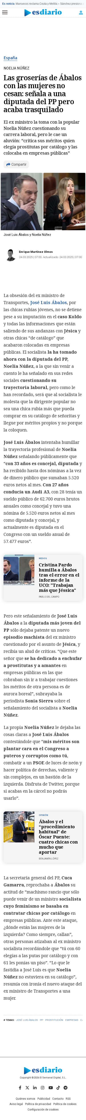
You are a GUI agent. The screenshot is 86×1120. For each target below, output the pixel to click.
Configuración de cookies (43, 1109)
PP (41, 1020)
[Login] (81, 13)
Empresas (71, 1020)
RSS (68, 1098)
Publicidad (43, 1098)
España (10, 58)
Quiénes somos (25, 1098)
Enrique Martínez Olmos (36, 251)
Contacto (58, 1098)
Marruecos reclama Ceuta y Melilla (36, 3)
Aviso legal (16, 1104)
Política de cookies (65, 1104)
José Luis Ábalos (27, 1020)
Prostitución (54, 1020)
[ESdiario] (43, 13)
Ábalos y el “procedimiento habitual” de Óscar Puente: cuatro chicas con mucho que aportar (58, 837)
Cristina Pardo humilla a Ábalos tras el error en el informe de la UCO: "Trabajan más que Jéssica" (59, 577)
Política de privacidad (38, 1104)
